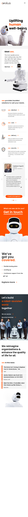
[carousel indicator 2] (13, 200)
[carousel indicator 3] (14, 200)
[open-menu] (24, 3)
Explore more (8, 282)
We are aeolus (6, 314)
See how (7, 67)
